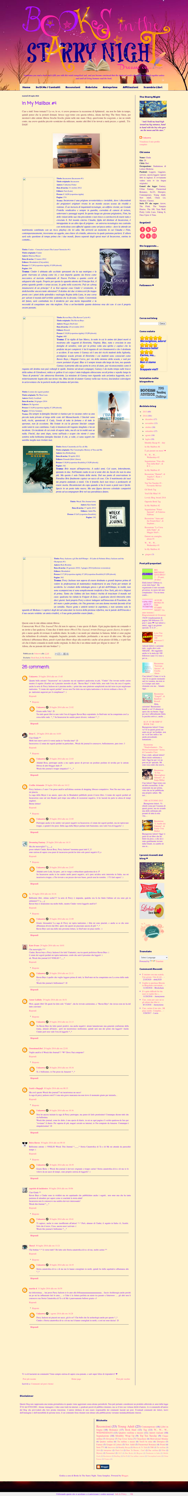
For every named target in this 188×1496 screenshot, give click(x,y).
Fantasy (99, 1444)
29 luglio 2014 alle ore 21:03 (61, 758)
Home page (76, 1379)
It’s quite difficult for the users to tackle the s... (152, 992)
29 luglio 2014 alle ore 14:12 (57, 785)
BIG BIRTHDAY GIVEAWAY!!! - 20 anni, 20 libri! (160, 574)
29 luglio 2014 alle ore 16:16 (44, 893)
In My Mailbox (45, 657)
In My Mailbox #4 (152, 446)
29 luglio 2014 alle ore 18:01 (52, 945)
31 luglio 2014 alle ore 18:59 (50, 1288)
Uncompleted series (154, 1456)
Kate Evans (34, 945)
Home (26, 87)
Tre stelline (161, 1447)
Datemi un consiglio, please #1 (153, 537)
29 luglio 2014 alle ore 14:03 (49, 733)
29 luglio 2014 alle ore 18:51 (55, 999)
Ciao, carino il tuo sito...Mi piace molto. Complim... (153, 1009)
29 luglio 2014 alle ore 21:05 (61, 818)
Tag (145, 1429)
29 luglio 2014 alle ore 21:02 (61, 707)
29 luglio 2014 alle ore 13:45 (50, 676)
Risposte (35, 702)
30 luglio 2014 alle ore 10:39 (61, 1164)
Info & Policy (121, 1494)
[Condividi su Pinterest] (67, 653)
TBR (152, 1447)
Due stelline (153, 1450)
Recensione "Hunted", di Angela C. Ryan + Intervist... (155, 476)
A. (30, 893)
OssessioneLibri (36, 1048)
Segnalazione (102, 1435)
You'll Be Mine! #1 (153, 493)
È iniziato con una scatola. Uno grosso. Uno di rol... (153, 975)
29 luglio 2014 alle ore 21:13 (61, 1021)
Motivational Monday (159, 1438)
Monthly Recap (124, 1447)
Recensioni (73, 87)
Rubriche (91, 87)
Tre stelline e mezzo (126, 1441)
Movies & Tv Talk (140, 1447)
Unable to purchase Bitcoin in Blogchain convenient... (153, 984)
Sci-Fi (125, 1456)
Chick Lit (119, 1450)
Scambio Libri (152, 87)
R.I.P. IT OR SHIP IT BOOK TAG (153, 723)
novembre (149, 423)
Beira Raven (34, 1142)
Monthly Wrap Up (124, 1435)
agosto (148, 435)
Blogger (125, 1475)
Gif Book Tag (150, 489)
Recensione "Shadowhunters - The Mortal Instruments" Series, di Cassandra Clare (153, 748)
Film (163, 1450)
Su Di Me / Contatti (48, 87)
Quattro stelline (106, 1441)
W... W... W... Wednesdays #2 (152, 456)
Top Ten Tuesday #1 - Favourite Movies (154, 484)
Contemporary (148, 1426)
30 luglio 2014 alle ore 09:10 (53, 1142)
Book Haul (35, 657)
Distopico (161, 1441)
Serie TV (100, 1447)
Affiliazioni (130, 87)
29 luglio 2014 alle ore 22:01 (56, 1048)
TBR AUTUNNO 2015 (153, 800)
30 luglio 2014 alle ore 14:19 (61, 1264)
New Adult (130, 1444)
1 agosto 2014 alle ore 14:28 (61, 1313)
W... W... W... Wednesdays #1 (152, 544)
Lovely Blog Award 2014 (155, 497)
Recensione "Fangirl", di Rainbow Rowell (159, 697)
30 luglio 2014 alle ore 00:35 (56, 1088)
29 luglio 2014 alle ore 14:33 (58, 842)
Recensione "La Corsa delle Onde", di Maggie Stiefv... (154, 530)
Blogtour (140, 1453)
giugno (148, 554)
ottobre (148, 427)
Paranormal (110, 1453)
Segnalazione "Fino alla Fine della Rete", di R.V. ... (154, 464)
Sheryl (32, 1245)
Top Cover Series (125, 1438)
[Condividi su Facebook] (64, 653)
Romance (113, 1429)
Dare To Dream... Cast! (135, 1450)
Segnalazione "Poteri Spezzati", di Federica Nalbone (155, 512)
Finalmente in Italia (153, 1453)
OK (131, 1494)
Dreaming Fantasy (37, 842)
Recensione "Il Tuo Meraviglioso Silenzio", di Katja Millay (159, 775)
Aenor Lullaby (35, 999)
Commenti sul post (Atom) (42, 1383)
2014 (145, 415)
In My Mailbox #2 (152, 505)
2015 (145, 411)
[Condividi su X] (61, 653)
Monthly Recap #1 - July (155, 442)
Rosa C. (32, 733)
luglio (148, 439)
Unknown (33, 676)
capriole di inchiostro (38, 1188)
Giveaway (110, 1438)
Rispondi (32, 696)
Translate (159, 961)
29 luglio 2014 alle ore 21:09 (61, 918)
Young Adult (126, 1426)
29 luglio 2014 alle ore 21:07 (61, 867)
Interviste (111, 1447)
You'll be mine (145, 1441)
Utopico (107, 1459)
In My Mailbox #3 (152, 470)
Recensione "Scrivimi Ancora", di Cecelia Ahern (159, 668)
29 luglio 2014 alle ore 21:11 (61, 973)
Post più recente (29, 1379)
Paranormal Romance (147, 1444)
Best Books (129, 1453)
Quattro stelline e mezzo (131, 1432)
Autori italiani (156, 1432)
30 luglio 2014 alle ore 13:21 (48, 1245)
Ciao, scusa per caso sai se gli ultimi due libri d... (153, 1001)
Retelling (117, 1456)
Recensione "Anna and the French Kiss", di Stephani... (154, 521)
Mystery (99, 1453)
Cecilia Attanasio (36, 785)
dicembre (149, 419)
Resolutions (107, 1456)
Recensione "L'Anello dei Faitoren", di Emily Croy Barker (160, 826)
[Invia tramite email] (56, 653)
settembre (149, 431)
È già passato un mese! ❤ (155, 450)
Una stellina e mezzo (137, 1456)
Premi (162, 1444)
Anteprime (110, 87)
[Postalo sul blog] (59, 653)
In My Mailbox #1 (152, 549)
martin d (33, 1288)
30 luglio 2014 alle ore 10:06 (61, 1188)
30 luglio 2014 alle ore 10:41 (61, 1219)
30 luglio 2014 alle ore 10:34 (61, 1067)
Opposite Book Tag (153, 501)
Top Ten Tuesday (148, 1435)
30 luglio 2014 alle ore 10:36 (61, 1110)
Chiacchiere (141, 1438)
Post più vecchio (123, 1379)
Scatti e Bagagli (36, 1088)
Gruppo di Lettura (114, 1444)
